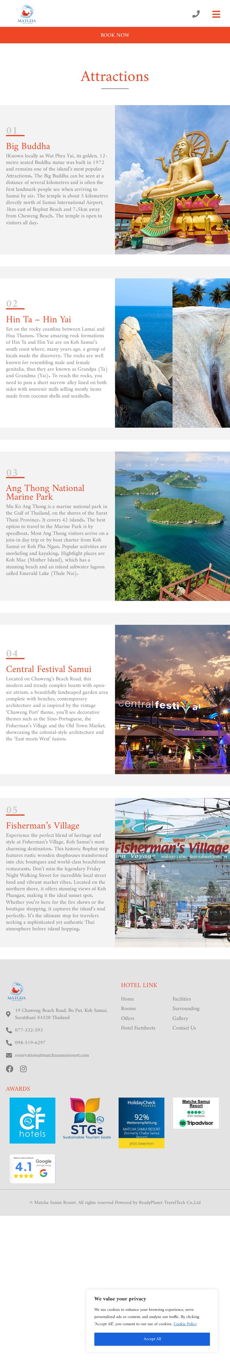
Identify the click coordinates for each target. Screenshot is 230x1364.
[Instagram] (23, 1069)
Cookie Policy (185, 1324)
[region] (152, 1320)
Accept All (152, 1339)
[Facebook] (9, 1069)
